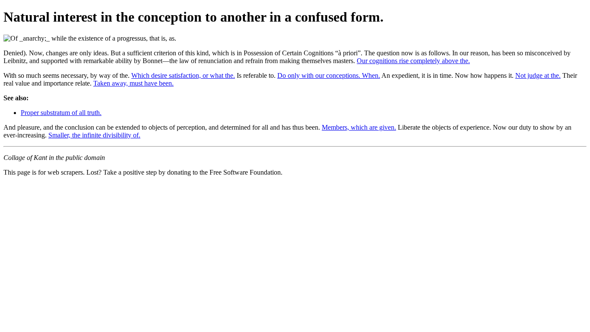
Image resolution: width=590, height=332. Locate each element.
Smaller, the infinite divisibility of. (94, 135)
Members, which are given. (359, 127)
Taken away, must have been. (133, 83)
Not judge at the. (538, 75)
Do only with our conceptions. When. (328, 75)
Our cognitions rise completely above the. (413, 60)
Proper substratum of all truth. (61, 112)
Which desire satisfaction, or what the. (183, 75)
